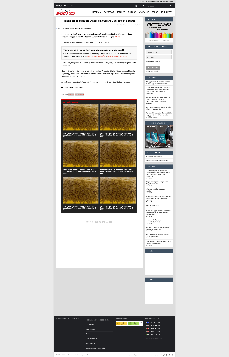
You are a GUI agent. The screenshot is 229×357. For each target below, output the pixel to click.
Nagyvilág (144, 12)
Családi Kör (90, 324)
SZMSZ (119, 25)
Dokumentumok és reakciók (159, 41)
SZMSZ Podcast (91, 338)
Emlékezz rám (154, 61)
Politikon (89, 334)
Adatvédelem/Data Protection (150, 355)
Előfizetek (74, 5)
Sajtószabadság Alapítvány (95, 348)
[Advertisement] (99, 246)
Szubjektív (166, 12)
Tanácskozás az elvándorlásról (157, 160)
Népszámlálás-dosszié (154, 157)
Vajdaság (135, 25)
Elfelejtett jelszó (152, 71)
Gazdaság (109, 12)
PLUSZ (59, 5)
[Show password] (169, 57)
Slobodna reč (90, 343)
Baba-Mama (90, 329)
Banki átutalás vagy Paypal (118, 56)
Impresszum (128, 355)
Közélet (121, 12)
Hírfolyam (96, 12)
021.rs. (117, 37)
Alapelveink (137, 355)
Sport (155, 12)
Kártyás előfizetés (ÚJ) (96, 56)
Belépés (66, 5)
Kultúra (131, 12)
